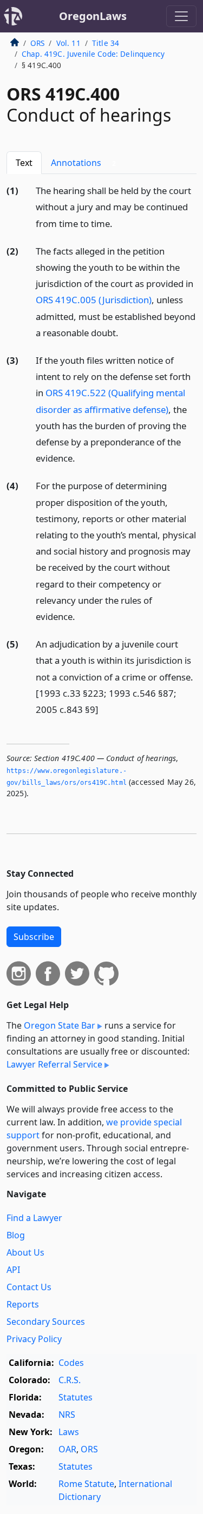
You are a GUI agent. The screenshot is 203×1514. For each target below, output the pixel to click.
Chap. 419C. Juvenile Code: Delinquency (93, 54)
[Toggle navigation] (181, 16)
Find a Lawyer (34, 1218)
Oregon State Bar (59, 1025)
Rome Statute (86, 1484)
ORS (37, 43)
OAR (67, 1449)
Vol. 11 (68, 43)
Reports (22, 1304)
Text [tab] (24, 163)
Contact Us (28, 1287)
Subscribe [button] (34, 937)
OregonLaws (93, 16)
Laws (68, 1432)
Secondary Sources (45, 1322)
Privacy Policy (34, 1339)
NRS (66, 1414)
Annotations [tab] (83, 163)
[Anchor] (118, 223)
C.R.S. (69, 1380)
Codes (71, 1363)
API (13, 1270)
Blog (15, 1235)
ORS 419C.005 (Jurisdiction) (94, 300)
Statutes (75, 1397)
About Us (25, 1252)
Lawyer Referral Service (54, 1064)
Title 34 (105, 43)
